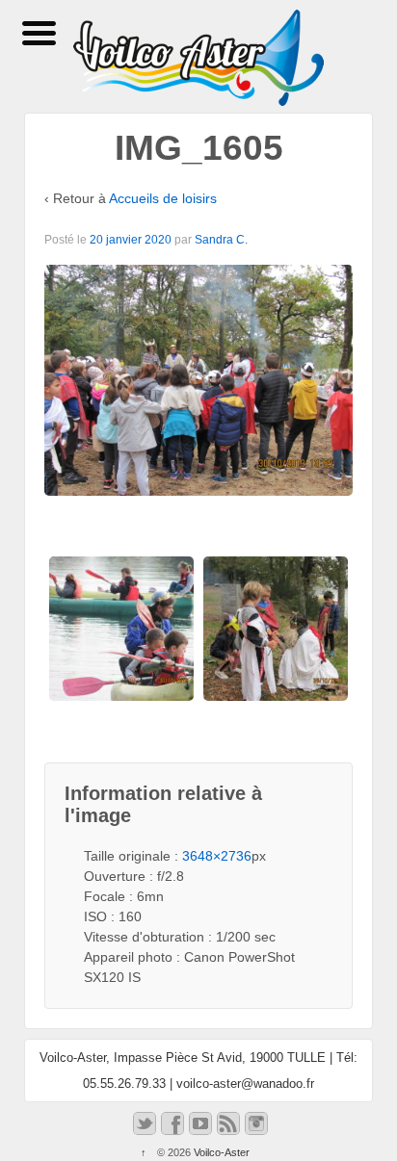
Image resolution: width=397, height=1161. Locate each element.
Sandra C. (221, 239)
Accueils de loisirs (163, 198)
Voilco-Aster (220, 1152)
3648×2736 (216, 856)
